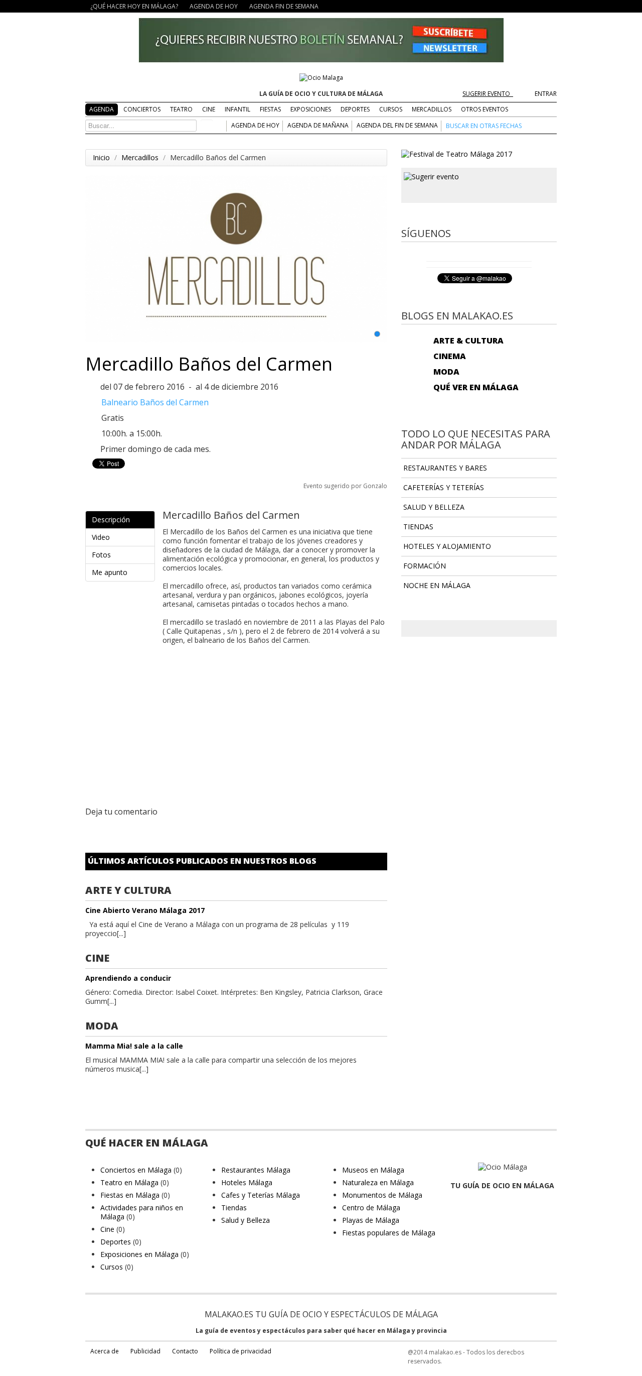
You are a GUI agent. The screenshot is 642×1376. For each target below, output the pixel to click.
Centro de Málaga (371, 1207)
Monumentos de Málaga (382, 1195)
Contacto (185, 1351)
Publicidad (145, 1351)
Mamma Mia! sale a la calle (134, 1046)
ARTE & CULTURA (468, 340)
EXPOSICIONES (310, 109)
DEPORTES (355, 109)
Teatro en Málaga (129, 1182)
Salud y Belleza (245, 1220)
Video (101, 537)
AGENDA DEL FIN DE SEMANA (397, 125)
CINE (208, 109)
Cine (107, 1229)
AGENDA (101, 109)
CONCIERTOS (141, 109)
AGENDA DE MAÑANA (318, 125)
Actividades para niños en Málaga (141, 1212)
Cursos (111, 1267)
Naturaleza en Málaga (378, 1182)
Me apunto (109, 572)
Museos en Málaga (373, 1170)
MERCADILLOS (431, 109)
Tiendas (234, 1207)
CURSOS (390, 109)
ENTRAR (546, 93)
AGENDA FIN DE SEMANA (283, 6)
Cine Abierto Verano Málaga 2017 (145, 910)
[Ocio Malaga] (321, 77)
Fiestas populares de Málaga (388, 1232)
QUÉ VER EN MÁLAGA (476, 387)
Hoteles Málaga (246, 1182)
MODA (446, 371)
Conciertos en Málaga (136, 1170)
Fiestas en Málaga (129, 1195)
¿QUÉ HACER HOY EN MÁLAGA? (134, 6)
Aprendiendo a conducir (128, 978)
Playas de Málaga (370, 1220)
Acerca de (104, 1351)
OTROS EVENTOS (484, 109)
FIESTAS (270, 109)
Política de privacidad (240, 1351)
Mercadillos (139, 157)
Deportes (115, 1241)
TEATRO (181, 109)
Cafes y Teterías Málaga (260, 1195)
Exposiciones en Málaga (139, 1254)
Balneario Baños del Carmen (155, 402)
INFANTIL (237, 109)
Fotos (101, 554)
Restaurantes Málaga (255, 1170)
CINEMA (449, 356)
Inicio (101, 157)
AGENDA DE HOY (214, 6)
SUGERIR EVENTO (487, 93)
